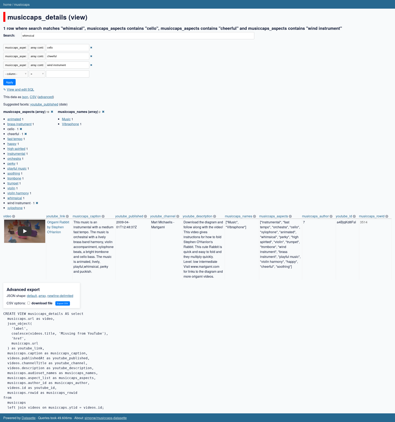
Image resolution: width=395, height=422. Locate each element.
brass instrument (19, 124)
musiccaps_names (238, 216)
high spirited (16, 148)
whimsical (14, 198)
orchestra (14, 158)
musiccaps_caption (87, 216)
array (42, 295)
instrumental (16, 153)
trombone (14, 178)
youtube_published (44, 104)
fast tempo (14, 138)
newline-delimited (60, 295)
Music (66, 119)
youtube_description (197, 216)
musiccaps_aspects (273, 216)
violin (11, 188)
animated (14, 119)
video (7, 216)
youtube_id (344, 216)
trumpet (12, 183)
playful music (17, 168)
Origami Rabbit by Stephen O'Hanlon (58, 227)
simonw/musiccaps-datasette (106, 417)
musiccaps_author (315, 216)
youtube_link (55, 216)
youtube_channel (162, 216)
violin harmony (18, 193)
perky (11, 163)
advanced (45, 96)
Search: (9, 35)
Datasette (29, 417)
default (32, 295)
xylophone (15, 207)
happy (11, 143)
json (25, 96)
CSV (33, 96)
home (7, 4)
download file (41, 303)
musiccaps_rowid (372, 216)
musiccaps (22, 4)
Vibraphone (70, 124)
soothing (13, 173)
